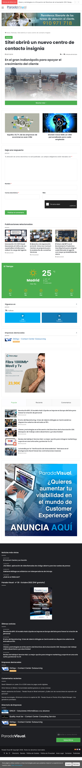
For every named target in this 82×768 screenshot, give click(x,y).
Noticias (14, 33)
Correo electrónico (12, 193)
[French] (79, 749)
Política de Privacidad (48, 753)
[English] (77, 749)
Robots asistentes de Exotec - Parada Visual (16, 691)
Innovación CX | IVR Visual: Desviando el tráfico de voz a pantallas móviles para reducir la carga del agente (15, 247)
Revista (22, 753)
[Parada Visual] (17, 7)
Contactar (68, 753)
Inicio (8, 33)
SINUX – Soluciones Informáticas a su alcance (30, 711)
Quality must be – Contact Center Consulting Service (33, 716)
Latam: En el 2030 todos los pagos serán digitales (31, 684)
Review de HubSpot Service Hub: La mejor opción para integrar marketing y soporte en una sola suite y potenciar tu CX (47, 440)
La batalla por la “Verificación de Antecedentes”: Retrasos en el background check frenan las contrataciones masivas (43, 450)
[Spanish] (75, 749)
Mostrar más (40, 103)
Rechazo (76, 764)
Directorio (15, 753)
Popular (14, 403)
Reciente (39, 403)
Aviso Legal (60, 753)
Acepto (68, 764)
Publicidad (76, 753)
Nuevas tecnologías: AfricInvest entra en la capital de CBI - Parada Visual (26, 697)
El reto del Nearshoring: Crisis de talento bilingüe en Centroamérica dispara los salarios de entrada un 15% (44, 421)
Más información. (17, 765)
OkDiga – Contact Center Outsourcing (29, 339)
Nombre (8, 183)
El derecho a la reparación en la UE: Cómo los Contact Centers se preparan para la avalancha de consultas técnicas (40, 248)
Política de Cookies (33, 753)
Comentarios (66, 403)
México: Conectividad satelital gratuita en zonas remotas (32, 688)
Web (43, 193)
